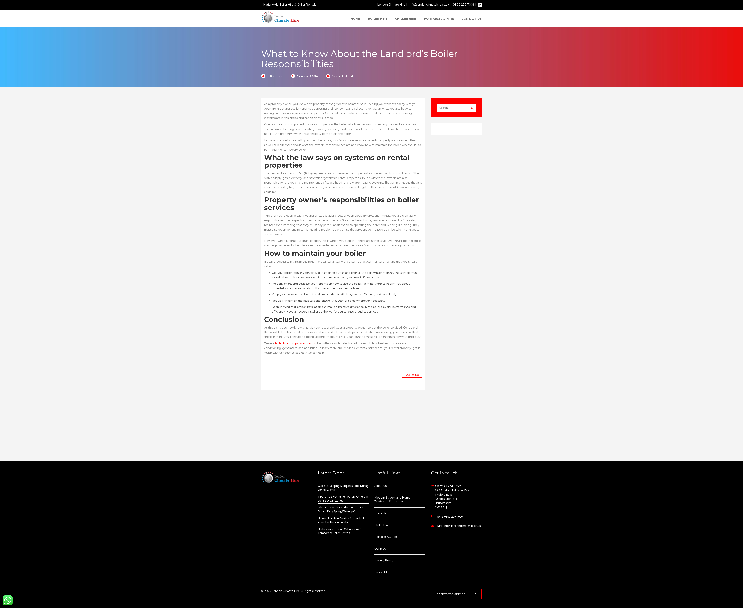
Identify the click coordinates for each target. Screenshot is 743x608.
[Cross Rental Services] (286, 477)
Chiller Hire (405, 18)
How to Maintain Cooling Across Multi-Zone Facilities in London (342, 520)
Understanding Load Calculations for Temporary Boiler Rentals (341, 531)
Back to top (412, 374)
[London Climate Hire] (280, 17)
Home (355, 18)
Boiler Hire (377, 18)
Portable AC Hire (439, 18)
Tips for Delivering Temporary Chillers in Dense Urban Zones (343, 498)
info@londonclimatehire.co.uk (462, 526)
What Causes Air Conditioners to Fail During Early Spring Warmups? (341, 509)
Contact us (471, 18)
